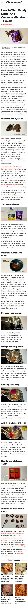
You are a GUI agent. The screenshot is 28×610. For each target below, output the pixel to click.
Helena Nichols (7, 24)
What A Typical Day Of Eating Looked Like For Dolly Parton (20, 579)
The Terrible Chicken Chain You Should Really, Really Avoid (7, 579)
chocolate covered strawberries (12, 533)
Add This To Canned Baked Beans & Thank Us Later (20, 600)
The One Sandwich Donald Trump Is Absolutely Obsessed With (7, 600)
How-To (9, 7)
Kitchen (3, 7)
